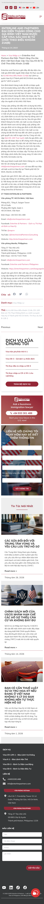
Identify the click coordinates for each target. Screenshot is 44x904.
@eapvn (11, 230)
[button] (40, 16)
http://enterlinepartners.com (21, 239)
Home (3, 55)
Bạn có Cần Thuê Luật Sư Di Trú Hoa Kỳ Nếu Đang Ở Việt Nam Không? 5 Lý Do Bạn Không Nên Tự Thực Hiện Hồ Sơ (21, 695)
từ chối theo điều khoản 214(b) (16, 75)
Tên (3, 443)
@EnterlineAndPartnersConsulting (23, 235)
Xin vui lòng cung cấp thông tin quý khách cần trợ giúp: (21, 474)
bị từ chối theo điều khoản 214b (19, 310)
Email (4, 453)
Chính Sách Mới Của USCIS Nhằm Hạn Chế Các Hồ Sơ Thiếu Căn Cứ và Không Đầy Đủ (20, 616)
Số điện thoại (7, 463)
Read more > (11, 571)
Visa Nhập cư (14, 55)
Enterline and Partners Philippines (24, 264)
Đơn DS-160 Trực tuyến (14, 138)
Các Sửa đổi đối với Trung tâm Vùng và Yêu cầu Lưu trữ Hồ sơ (22, 543)
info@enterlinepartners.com (26, 2)
